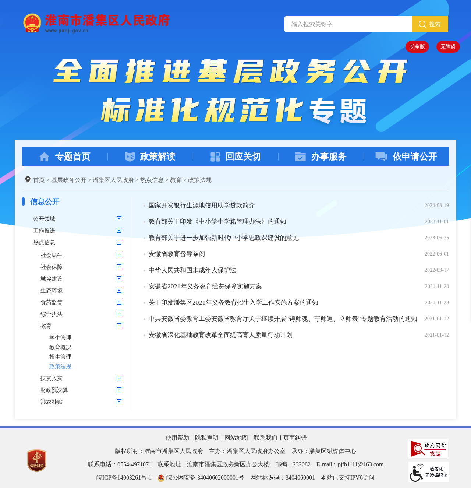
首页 (39, 180)
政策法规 (200, 180)
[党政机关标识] (37, 460)
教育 (176, 180)
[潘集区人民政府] (96, 23)
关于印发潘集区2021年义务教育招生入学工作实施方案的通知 (233, 302)
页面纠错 (295, 438)
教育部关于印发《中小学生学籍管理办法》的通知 (217, 221)
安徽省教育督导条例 (177, 253)
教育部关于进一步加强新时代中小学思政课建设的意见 (224, 237)
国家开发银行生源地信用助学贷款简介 (202, 205)
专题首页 (73, 156)
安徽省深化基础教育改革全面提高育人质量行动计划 (221, 334)
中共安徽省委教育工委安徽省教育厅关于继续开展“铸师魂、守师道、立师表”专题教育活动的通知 (283, 318)
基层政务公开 (68, 180)
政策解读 (158, 156)
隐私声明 (207, 438)
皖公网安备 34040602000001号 (204, 477)
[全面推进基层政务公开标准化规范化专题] (235, 92)
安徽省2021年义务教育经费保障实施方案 (205, 286)
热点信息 (152, 180)
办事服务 (329, 156)
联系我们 (265, 438)
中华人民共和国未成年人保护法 (192, 270)
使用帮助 (177, 438)
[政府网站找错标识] (428, 448)
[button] (417, 47)
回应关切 (243, 156)
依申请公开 (415, 156)
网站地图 (236, 438)
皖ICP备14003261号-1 (124, 477)
